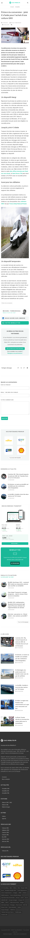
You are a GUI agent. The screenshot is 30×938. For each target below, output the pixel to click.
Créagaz (15, 892)
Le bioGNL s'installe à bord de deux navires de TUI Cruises (21, 687)
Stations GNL (5, 804)
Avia (19, 888)
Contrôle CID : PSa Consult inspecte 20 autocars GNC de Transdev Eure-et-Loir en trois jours (18, 476)
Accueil (12, 6)
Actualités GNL (5, 793)
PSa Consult (19, 904)
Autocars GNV (5, 839)
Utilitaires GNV (5, 830)
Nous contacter (6, 779)
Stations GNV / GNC (7, 802)
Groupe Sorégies (13, 900)
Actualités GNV (5, 788)
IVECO (6, 902)
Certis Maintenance (22, 890)
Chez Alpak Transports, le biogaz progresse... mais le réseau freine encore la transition (17, 594)
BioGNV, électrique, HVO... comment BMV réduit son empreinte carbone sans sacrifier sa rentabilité (18, 584)
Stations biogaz (6, 807)
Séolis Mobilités (12, 907)
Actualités (17, 6)
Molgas (22, 902)
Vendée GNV (4, 914)
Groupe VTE (21, 900)
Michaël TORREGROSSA (16, 22)
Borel (2, 890)
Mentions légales (7, 934)
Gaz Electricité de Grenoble (8, 897)
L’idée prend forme (14, 902)
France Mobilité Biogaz (15, 895)
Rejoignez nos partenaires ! (15, 353)
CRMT (20, 892)
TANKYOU (12, 909)
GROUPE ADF (4, 900)
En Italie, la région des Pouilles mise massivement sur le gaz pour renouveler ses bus (22, 704)
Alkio (11, 888)
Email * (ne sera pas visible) (9, 392)
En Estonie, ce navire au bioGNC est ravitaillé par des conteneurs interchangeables (18, 486)
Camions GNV (5, 832)
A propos (4, 777)
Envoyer (4, 418)
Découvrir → (15, 543)
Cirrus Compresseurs (6, 892)
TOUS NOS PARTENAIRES (15, 457)
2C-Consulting (4, 888)
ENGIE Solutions (5, 895)
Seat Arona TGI (17, 173)
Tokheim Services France (7, 912)
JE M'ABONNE (15, 563)
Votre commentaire (7, 399)
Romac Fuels (4, 907)
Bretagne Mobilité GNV (10, 890)
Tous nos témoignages (23, 622)
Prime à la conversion (7, 303)
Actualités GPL (5, 790)
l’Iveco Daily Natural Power (18, 203)
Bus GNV (4, 837)
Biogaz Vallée (24, 888)
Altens (14, 888)
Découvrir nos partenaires (15, 348)
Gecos (26, 897)
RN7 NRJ (25, 904)
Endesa (24, 892)
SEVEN (19, 907)
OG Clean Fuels (5, 904)
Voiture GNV (6, 24)
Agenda (4, 818)
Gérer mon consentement (20, 934)
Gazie (22, 897)
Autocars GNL (5, 841)
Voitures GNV (5, 828)
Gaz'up (17, 897)
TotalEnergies (18, 912)
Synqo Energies (5, 909)
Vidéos (4, 816)
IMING (2, 902)
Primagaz (12, 904)
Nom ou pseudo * (6, 384)
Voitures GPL (5, 850)
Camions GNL (5, 834)
